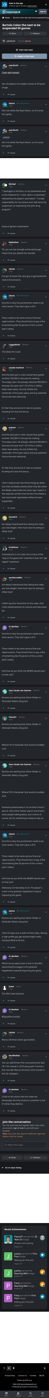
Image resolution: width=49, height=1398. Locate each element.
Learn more (5, 4)
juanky (17, 1253)
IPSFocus (28, 1380)
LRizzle (12, 269)
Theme (19, 1380)
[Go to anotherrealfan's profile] (4, 578)
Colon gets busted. (10, 72)
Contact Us (22, 1375)
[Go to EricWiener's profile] (4, 548)
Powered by (24, 1387)
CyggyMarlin (14, 344)
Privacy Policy (10, 1375)
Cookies (33, 1375)
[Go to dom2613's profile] (4, 518)
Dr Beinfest (14, 626)
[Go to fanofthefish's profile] (4, 1056)
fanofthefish (14, 1055)
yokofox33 (11, 41)
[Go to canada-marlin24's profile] (4, 369)
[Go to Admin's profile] (4, 104)
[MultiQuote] (3, 94)
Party (16, 1282)
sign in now (18, 1128)
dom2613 (13, 517)
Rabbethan (14, 242)
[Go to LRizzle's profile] (4, 270)
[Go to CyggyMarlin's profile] (4, 345)
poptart (12, 427)
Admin (12, 103)
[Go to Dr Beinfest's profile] (4, 627)
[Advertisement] (24, 168)
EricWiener (13, 547)
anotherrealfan (15, 577)
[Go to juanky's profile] (8, 1256)
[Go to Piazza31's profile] (4, 718)
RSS (42, 1375)
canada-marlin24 (16, 368)
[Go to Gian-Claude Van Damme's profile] (4, 691)
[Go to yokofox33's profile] (3, 41)
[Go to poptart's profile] (4, 428)
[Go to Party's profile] (8, 1286)
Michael (12, 184)
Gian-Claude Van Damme (20, 690)
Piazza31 (12, 717)
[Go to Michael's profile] (4, 185)
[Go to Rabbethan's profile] (4, 243)
